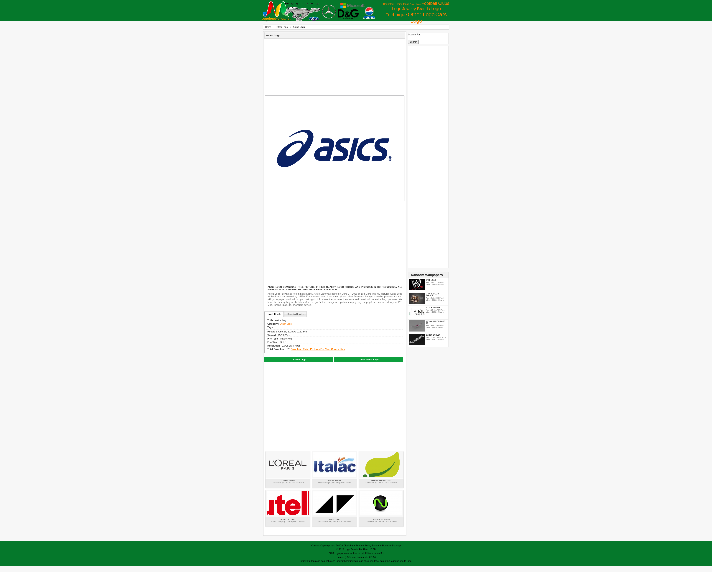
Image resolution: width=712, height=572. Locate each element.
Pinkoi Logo (299, 359)
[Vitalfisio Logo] (417, 317)
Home (268, 27)
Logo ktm (384, 561)
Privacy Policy (363, 545)
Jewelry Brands (416, 8)
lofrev (303, 561)
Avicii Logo (334, 519)
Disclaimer (349, 545)
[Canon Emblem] (417, 344)
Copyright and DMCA (331, 545)
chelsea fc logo (403, 561)
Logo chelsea (365, 561)
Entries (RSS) (344, 557)
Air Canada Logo (369, 359)
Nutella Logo (288, 519)
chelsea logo (333, 561)
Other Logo (421, 14)
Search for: (414, 34)
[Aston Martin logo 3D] (417, 330)
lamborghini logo (349, 561)
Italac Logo (334, 480)
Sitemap (396, 545)
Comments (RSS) (366, 557)
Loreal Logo (288, 480)
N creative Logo (381, 519)
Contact (315, 545)
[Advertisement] (334, 67)
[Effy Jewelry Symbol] (417, 303)
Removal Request (381, 545)
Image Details (274, 314)
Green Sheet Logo (381, 480)
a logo (375, 561)
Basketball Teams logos (396, 4)
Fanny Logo (415, 4)
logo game (321, 561)
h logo (392, 561)
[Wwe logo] (417, 289)
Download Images (295, 314)
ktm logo (311, 561)
